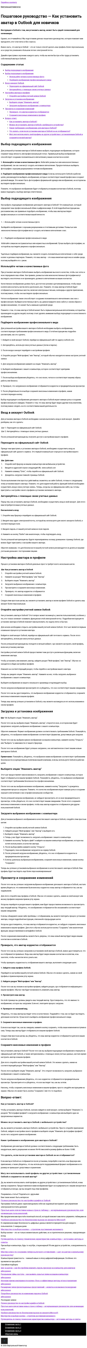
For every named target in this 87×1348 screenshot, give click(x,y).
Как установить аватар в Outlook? (23, 121)
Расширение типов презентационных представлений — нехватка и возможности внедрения (38, 1287)
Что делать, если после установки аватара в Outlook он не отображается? (39, 131)
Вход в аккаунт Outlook (14, 83)
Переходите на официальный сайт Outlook (26, 86)
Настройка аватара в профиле (17, 92)
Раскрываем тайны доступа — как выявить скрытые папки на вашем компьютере (34, 1274)
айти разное (6, 1271)
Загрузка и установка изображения (19, 99)
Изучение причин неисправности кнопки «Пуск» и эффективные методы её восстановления (39, 1280)
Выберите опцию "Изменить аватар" (24, 102)
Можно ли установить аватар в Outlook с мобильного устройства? (36, 125)
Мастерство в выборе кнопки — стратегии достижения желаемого (28, 1316)
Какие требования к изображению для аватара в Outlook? (33, 128)
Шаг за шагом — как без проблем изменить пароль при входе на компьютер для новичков (38, 1268)
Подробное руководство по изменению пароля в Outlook (24, 1293)
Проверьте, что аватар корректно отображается (29, 112)
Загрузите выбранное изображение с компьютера (29, 105)
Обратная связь (11, 1334)
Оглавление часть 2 (13, 1327)
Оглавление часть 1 (13, 1324)
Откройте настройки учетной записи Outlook (27, 96)
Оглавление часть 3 (13, 1331)
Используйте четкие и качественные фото (26, 76)
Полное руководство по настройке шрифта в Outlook (22, 1303)
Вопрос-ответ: (11, 118)
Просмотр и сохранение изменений (19, 109)
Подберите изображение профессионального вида (30, 80)
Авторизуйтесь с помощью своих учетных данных (30, 89)
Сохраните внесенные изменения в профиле (27, 115)
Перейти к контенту (9, 2)
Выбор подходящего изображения (19, 70)
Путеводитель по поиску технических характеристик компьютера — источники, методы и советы (41, 1319)
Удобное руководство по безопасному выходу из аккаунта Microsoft (29, 1312)
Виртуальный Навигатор (11, 7)
